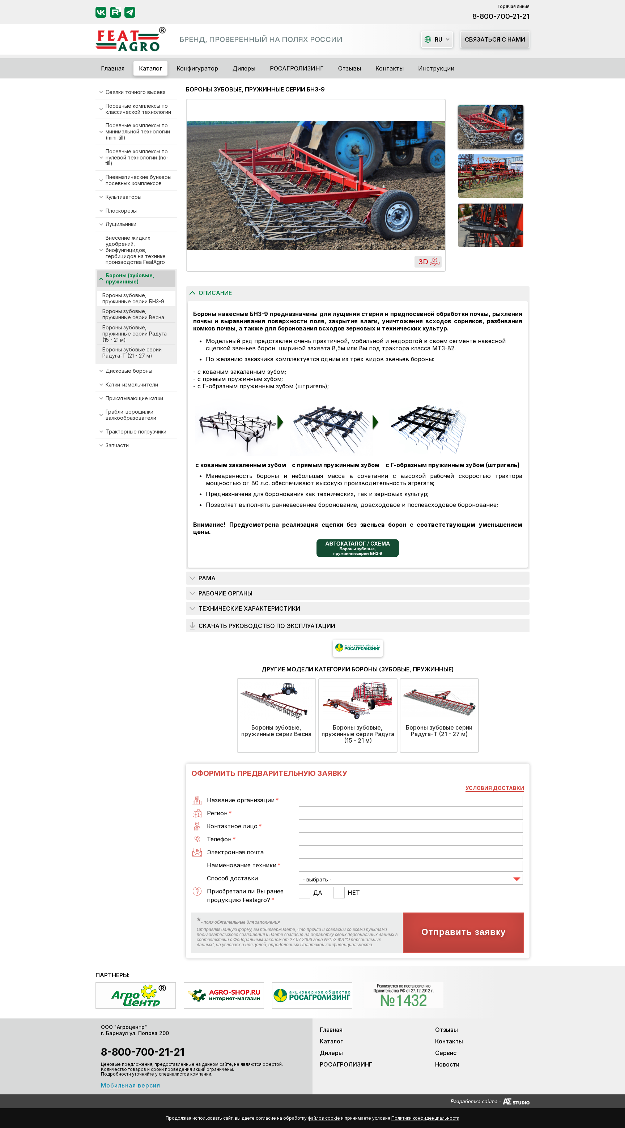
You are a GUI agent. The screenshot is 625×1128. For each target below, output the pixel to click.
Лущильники (121, 224)
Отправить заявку (463, 932)
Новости (447, 1064)
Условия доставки (494, 788)
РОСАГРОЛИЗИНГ (297, 68)
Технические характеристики (249, 608)
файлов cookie (324, 1118)
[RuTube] (115, 12)
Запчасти (117, 445)
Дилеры (244, 68)
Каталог (331, 1041)
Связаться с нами (495, 39)
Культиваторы (123, 197)
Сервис (445, 1052)
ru (438, 39)
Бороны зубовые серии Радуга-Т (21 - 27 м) (132, 352)
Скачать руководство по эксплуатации (267, 625)
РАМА (207, 578)
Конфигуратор (197, 68)
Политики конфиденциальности (425, 1118)
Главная (112, 68)
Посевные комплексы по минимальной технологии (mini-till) (138, 131)
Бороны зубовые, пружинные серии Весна (133, 314)
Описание (215, 292)
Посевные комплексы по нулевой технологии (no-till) (137, 157)
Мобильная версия (130, 1085)
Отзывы (349, 68)
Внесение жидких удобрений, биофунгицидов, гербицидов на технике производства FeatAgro (136, 250)
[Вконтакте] (100, 12)
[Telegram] (129, 12)
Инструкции (436, 68)
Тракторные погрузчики (136, 431)
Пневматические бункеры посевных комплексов (138, 180)
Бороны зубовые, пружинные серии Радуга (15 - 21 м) (134, 333)
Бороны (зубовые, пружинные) (130, 278)
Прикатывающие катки (134, 398)
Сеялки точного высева (136, 92)
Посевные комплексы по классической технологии (138, 109)
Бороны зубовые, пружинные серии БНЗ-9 (133, 298)
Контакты (389, 68)
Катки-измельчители (132, 384)
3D (423, 261)
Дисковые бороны (129, 371)
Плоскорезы (121, 211)
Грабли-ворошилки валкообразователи (131, 415)
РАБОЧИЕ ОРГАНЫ (225, 593)
